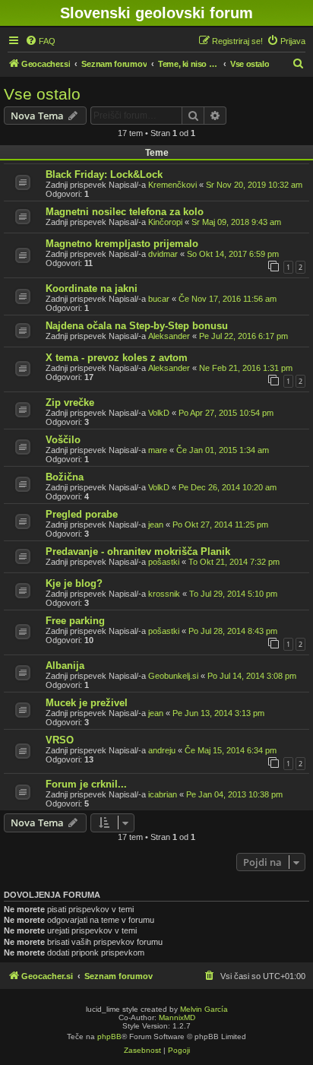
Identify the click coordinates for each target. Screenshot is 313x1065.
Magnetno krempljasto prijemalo (122, 243)
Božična (65, 477)
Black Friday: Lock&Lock (104, 174)
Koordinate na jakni (92, 288)
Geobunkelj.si (173, 675)
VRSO (60, 740)
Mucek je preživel (87, 702)
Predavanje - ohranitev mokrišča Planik (138, 551)
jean (155, 524)
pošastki (163, 561)
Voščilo (63, 439)
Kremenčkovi (172, 184)
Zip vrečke (70, 402)
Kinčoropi (165, 222)
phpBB (109, 1036)
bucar (158, 298)
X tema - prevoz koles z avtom (117, 357)
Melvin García (204, 1009)
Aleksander (169, 336)
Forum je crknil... (86, 784)
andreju (161, 750)
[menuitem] (40, 41)
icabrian (162, 794)
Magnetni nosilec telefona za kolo (125, 211)
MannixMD (177, 1017)
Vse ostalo (42, 94)
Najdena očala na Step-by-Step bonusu (137, 325)
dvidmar (163, 253)
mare (157, 450)
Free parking (75, 620)
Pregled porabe (82, 514)
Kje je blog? (74, 583)
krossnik (164, 593)
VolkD (158, 412)
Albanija (65, 665)
